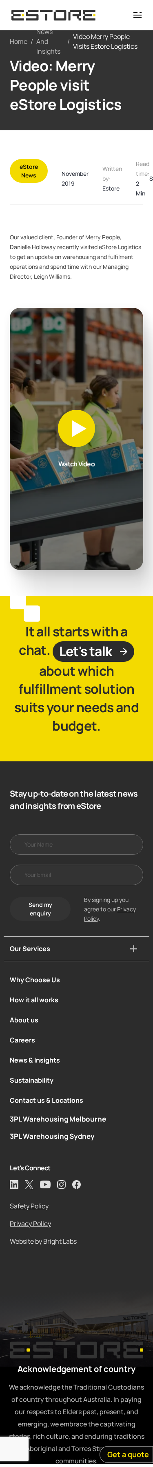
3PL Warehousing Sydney (52, 1136)
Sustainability (31, 1080)
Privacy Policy (30, 1223)
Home (18, 41)
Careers (22, 1040)
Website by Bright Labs (43, 1241)
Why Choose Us (35, 979)
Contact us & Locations (46, 1100)
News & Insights (35, 1060)
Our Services (30, 948)
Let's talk (85, 651)
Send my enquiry (40, 909)
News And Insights (48, 41)
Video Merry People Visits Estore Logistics (105, 41)
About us (24, 1019)
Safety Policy (29, 1205)
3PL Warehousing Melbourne (58, 1119)
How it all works (34, 999)
